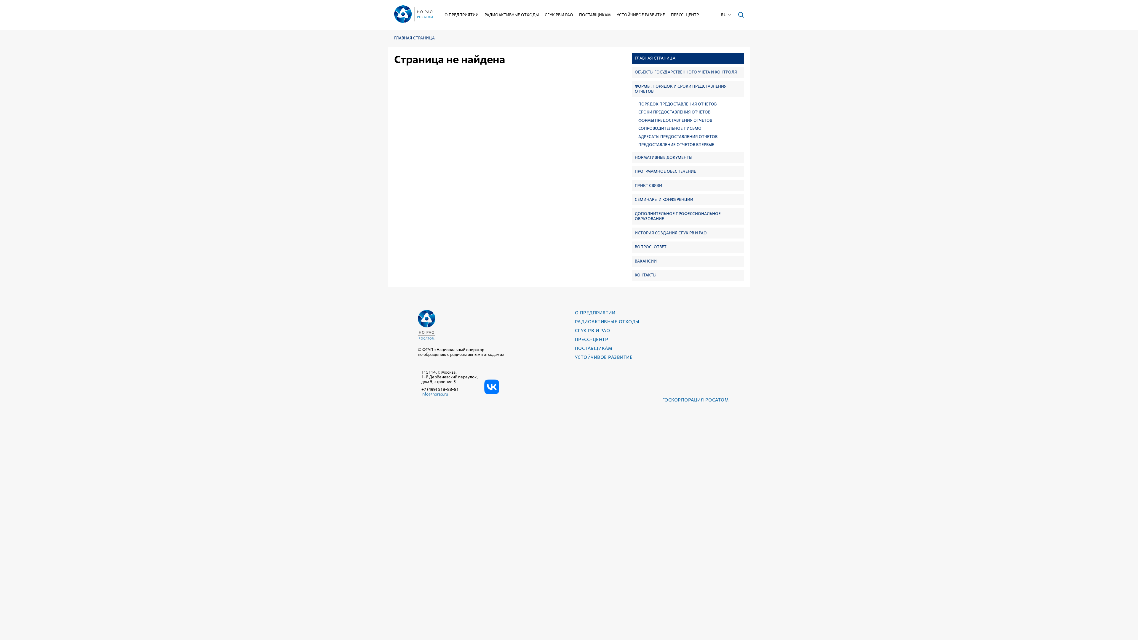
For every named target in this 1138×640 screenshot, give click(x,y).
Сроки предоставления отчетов (674, 112)
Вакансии (646, 261)
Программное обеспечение (665, 171)
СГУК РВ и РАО (559, 14)
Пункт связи (648, 185)
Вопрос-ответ (651, 246)
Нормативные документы (663, 157)
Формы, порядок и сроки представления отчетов (681, 89)
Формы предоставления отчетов (675, 120)
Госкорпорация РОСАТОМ (695, 400)
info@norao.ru (434, 394)
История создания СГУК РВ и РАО (671, 233)
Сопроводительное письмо (669, 128)
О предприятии (462, 14)
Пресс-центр (685, 14)
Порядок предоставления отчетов (677, 104)
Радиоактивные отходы (512, 14)
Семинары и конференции (664, 199)
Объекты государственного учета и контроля (686, 72)
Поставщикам (595, 14)
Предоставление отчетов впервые (676, 144)
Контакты (645, 275)
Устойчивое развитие (641, 14)
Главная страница (414, 38)
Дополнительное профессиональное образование (678, 216)
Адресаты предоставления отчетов (677, 136)
